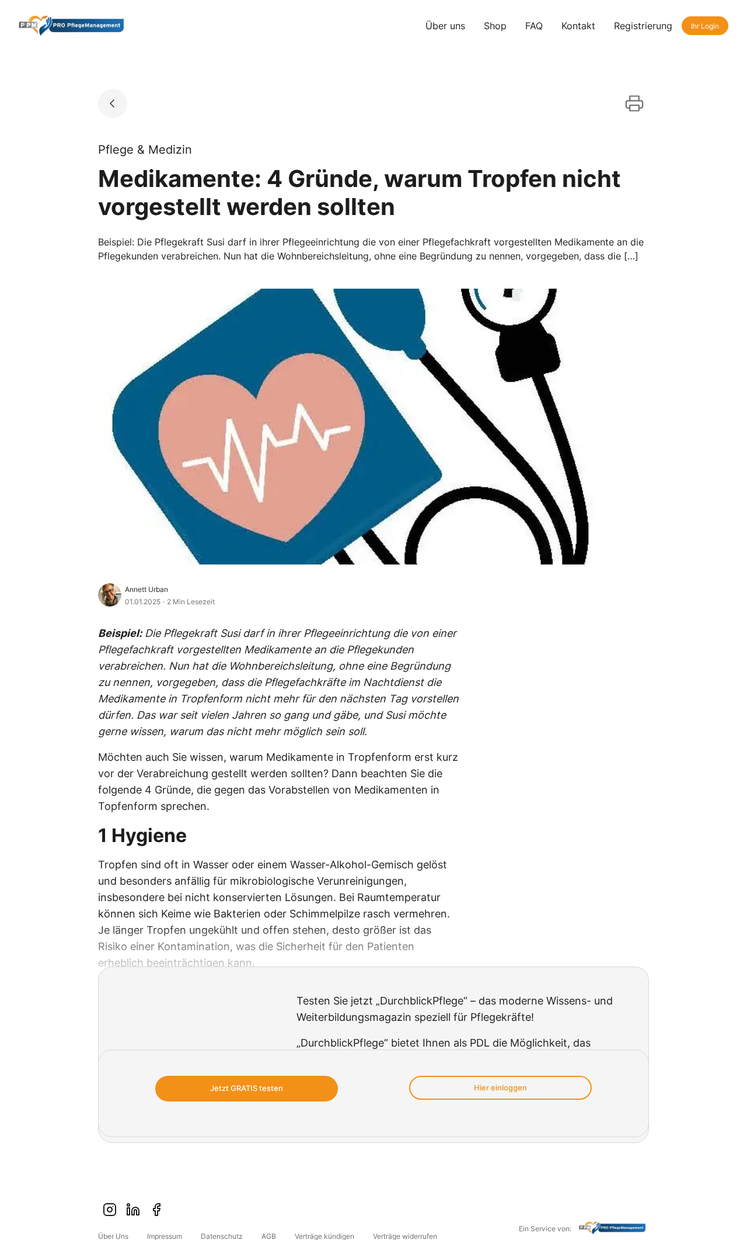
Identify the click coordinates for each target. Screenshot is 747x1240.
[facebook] (156, 1210)
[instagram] (109, 1210)
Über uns (445, 26)
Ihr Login (705, 26)
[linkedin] (133, 1210)
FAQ (534, 26)
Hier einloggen (500, 1087)
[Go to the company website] (614, 1229)
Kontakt (578, 26)
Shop (495, 26)
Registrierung (643, 26)
